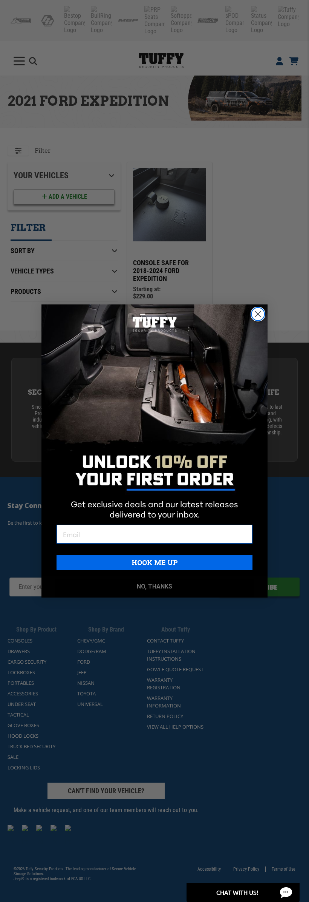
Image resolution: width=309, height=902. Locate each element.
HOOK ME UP (155, 562)
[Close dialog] (258, 314)
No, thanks (154, 586)
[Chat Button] (243, 892)
